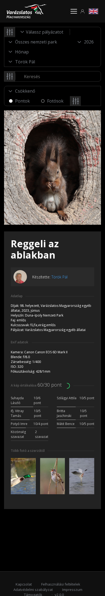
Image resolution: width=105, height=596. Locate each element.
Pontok (22, 101)
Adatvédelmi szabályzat (33, 589)
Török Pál (59, 276)
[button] (82, 11)
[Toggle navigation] (73, 11)
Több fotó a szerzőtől (28, 450)
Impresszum (72, 589)
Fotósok (55, 101)
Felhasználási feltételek (60, 584)
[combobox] (42, 32)
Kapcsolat (24, 584)
